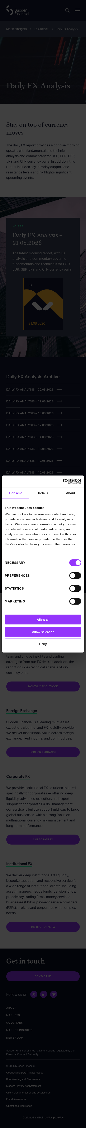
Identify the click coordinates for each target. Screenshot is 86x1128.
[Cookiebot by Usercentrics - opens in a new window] (63, 481)
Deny (43, 644)
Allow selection (43, 631)
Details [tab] (43, 493)
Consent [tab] (15, 493)
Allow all (43, 619)
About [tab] (70, 493)
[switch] (75, 575)
